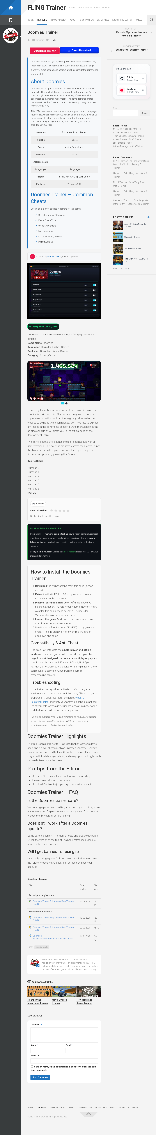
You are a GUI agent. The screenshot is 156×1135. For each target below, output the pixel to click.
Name (34, 1045)
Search (116, 108)
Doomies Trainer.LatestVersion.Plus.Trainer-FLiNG (53, 937)
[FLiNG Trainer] (10, 7)
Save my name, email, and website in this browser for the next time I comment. (63, 1068)
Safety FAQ (103, 20)
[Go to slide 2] (66, 403)
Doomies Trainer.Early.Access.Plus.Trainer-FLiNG (54, 919)
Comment (36, 1024)
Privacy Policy (58, 20)
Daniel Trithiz (54, 256)
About (73, 20)
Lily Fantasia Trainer (122, 143)
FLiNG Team (119, 161)
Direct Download (81, 50)
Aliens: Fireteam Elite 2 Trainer (127, 139)
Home (30, 20)
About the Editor (122, 20)
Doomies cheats (41, 947)
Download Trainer (45, 50)
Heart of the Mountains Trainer (37, 1001)
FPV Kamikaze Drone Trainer (84, 1001)
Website (34, 1055)
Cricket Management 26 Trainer (128, 146)
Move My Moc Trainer (59, 1001)
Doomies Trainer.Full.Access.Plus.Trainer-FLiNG (53, 902)
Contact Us (87, 20)
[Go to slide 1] (62, 403)
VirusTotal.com (69, 552)
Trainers (42, 20)
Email (69, 1045)
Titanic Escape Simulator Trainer (128, 136)
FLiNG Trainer (46, 7)
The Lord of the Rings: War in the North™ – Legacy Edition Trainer (131, 164)
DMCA (138, 20)
